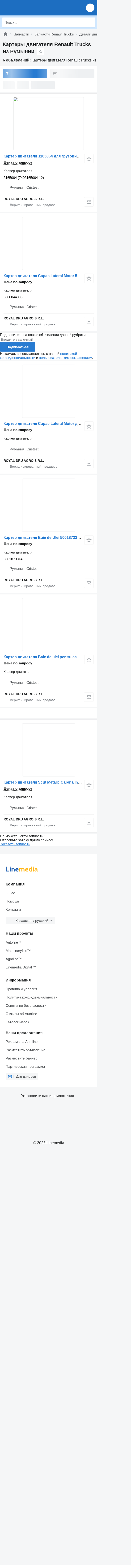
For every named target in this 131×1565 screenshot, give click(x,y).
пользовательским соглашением (65, 358)
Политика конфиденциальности (31, 997)
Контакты (13, 909)
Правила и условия (21, 989)
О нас (10, 893)
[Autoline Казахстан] (30, 7)
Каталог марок (17, 1022)
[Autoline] (5, 34)
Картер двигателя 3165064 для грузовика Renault (50, 156)
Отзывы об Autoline (21, 1014)
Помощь (12, 901)
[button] (90, 7)
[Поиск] (90, 22)
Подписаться (18, 347)
